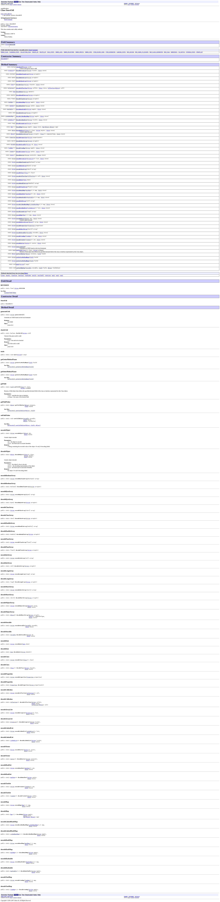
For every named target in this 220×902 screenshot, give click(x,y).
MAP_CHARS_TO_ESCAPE (141, 52)
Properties (13, 137)
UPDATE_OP (199, 52)
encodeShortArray (21, 229)
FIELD (11, 4)
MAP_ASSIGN (130, 52)
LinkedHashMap (9, 116)
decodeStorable (21, 144)
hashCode (28, 275)
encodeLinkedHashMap (22, 204)
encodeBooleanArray (22, 162)
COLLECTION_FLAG (25, 52)
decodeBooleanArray (22, 74)
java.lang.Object (6, 13)
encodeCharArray (21, 169)
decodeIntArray (21, 113)
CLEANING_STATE (14, 52)
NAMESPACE (174, 52)
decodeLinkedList (21, 120)
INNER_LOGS (58, 52)
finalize (14, 275)
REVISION (12, 44)
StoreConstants (8, 19)
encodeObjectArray (22, 222)
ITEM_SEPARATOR (110, 52)
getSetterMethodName (22, 261)
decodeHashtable (21, 109)
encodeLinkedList (21, 208)
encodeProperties (21, 225)
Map (12, 127)
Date (14, 91)
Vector (12, 155)
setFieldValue (20, 268)
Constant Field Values (10, 292)
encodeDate (19, 180)
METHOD (19, 4)
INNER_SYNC (88, 52)
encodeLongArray (21, 211)
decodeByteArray (21, 77)
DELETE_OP (43, 52)
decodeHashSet (20, 106)
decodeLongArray (21, 123)
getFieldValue (20, 254)
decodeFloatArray (21, 98)
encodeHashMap (20, 190)
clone (3, 275)
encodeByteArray (21, 165)
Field (14, 250)
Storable (13, 144)
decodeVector (20, 155)
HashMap (10, 102)
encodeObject (20, 218)
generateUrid (20, 246)
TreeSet (12, 151)
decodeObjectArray (22, 134)
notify (34, 275)
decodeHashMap (20, 102)
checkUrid (19, 67)
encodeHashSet (20, 194)
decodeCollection (21, 88)
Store (40, 70)
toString (48, 275)
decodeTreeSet (20, 151)
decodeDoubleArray (22, 95)
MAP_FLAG (167, 52)
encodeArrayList (21, 158)
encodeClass (20, 172)
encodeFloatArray (21, 187)
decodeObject (20, 130)
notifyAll (41, 275)
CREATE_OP (35, 52)
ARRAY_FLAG (4, 52)
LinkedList (11, 120)
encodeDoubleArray (22, 183)
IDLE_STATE (50, 52)
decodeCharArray (21, 81)
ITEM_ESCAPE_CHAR (98, 52)
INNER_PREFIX (79, 52)
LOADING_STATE (121, 52)
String (7, 44)
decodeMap (19, 127)
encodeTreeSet (20, 239)
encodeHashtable (21, 197)
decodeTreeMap (20, 148)
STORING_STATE (190, 52)
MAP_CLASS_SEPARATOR (156, 52)
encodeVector (20, 243)
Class (12, 84)
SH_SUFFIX (181, 52)
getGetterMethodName (22, 257)
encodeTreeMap (20, 236)
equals (8, 275)
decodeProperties (21, 137)
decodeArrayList (21, 70)
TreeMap (10, 148)
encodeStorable (21, 232)
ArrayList (11, 70)
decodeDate (19, 91)
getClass (21, 275)
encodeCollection (21, 176)
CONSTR (15, 4)
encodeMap (19, 215)
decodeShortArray (21, 141)
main (17, 264)
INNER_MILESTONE (69, 52)
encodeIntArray (21, 201)
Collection (11, 88)
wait (53, 275)
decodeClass (20, 84)
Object (8, 25)
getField (19, 250)
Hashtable (10, 109)
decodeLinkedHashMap (22, 116)
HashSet (12, 105)
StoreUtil (4, 58)
